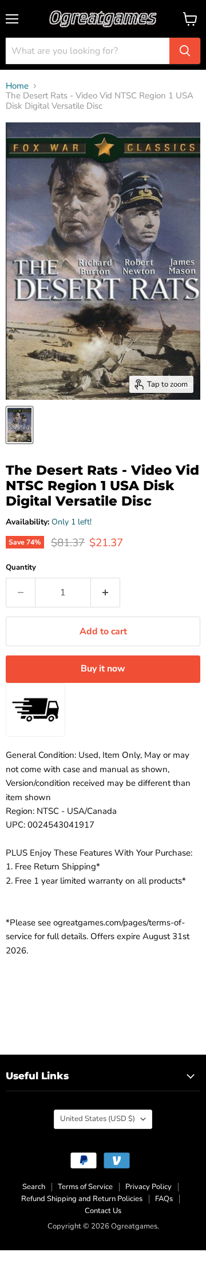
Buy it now (103, 668)
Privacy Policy (148, 1187)
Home (17, 86)
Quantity (21, 567)
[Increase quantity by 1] (105, 592)
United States (97, 1119)
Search (33, 1187)
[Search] (184, 51)
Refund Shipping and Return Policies (81, 1199)
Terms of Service (85, 1187)
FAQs (164, 1199)
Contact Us (103, 1211)
